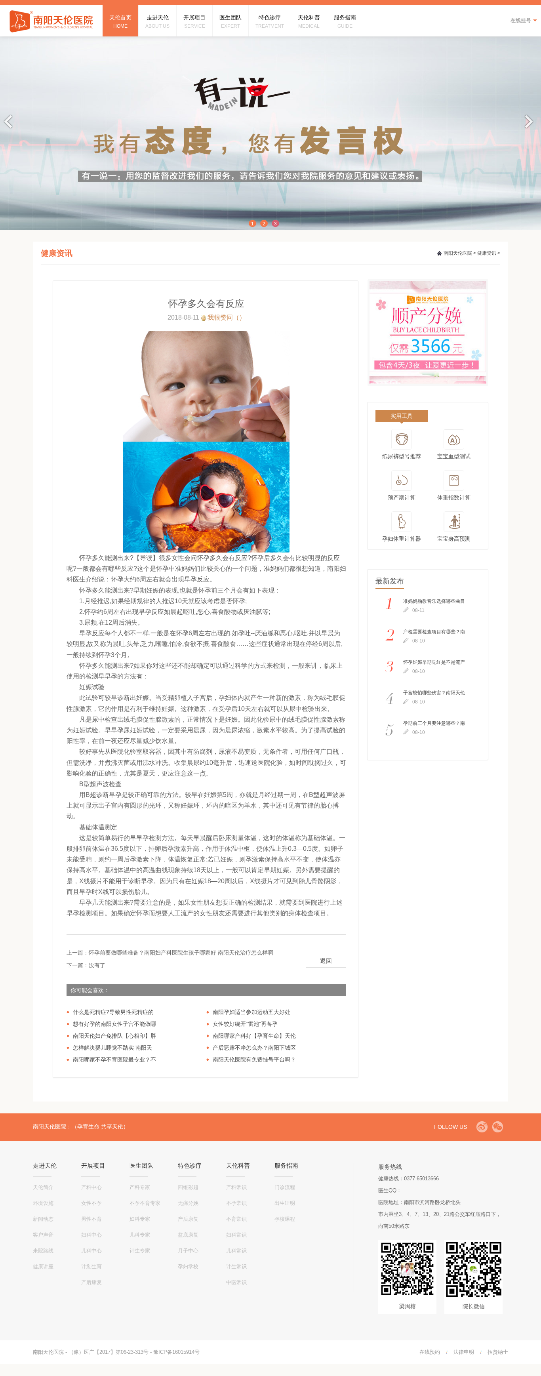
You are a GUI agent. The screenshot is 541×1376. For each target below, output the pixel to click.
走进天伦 (45, 1165)
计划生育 (91, 1266)
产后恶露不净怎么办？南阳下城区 (254, 1047)
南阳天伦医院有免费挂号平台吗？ (254, 1059)
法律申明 (463, 1352)
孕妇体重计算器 (401, 539)
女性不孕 (91, 1203)
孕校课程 (284, 1219)
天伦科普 (238, 1165)
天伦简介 (43, 1187)
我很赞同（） (227, 317)
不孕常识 (236, 1203)
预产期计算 (401, 497)
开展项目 (93, 1165)
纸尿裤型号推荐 (401, 456)
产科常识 (236, 1187)
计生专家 (140, 1251)
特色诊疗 (190, 1165)
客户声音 (43, 1235)
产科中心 (91, 1187)
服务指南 (286, 1165)
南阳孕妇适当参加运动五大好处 (251, 1012)
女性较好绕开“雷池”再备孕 (245, 1024)
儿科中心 (91, 1251)
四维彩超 (188, 1187)
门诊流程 (284, 1187)
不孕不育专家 (145, 1203)
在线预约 (429, 1352)
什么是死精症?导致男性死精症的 (113, 1012)
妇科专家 (140, 1219)
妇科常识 (236, 1235)
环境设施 (43, 1203)
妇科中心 (91, 1235)
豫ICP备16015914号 (176, 1352)
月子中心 (188, 1251)
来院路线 (43, 1251)
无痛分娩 (188, 1203)
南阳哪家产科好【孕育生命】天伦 (254, 1036)
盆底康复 (188, 1235)
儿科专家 (140, 1235)
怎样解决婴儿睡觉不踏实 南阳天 (112, 1047)
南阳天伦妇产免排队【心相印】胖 (114, 1036)
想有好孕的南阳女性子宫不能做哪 (114, 1024)
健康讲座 (43, 1266)
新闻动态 (43, 1219)
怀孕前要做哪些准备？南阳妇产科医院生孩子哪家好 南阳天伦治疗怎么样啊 (181, 952)
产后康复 (91, 1282)
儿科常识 (236, 1251)
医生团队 (141, 1165)
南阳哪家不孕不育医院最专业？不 (114, 1059)
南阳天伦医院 (458, 253)
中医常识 (236, 1282)
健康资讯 (486, 253)
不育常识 (236, 1219)
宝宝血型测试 (454, 456)
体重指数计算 (454, 497)
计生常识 (236, 1266)
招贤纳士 (498, 1352)
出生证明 (284, 1203)
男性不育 (91, 1219)
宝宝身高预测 (454, 539)
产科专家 (140, 1187)
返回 (326, 960)
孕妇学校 (188, 1266)
